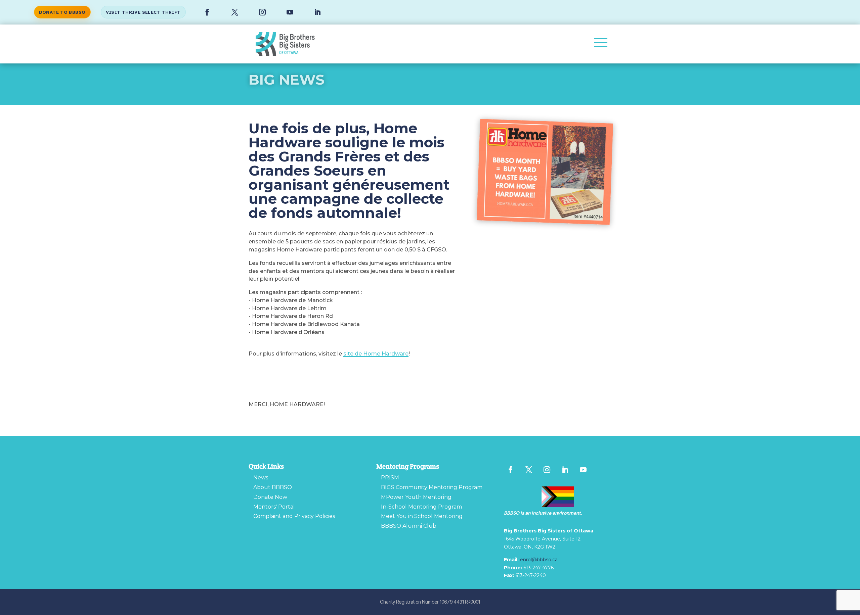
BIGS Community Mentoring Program (431, 487)
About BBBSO (272, 487)
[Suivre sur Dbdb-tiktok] (601, 469)
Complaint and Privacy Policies (294, 516)
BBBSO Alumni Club (408, 526)
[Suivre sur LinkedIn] (317, 12)
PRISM (390, 477)
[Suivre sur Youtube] (289, 12)
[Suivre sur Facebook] (207, 12)
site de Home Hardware (375, 353)
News (260, 477)
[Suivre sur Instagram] (262, 12)
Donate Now (270, 497)
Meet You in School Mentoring (422, 516)
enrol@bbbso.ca (539, 560)
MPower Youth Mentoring (416, 497)
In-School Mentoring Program (421, 507)
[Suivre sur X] (234, 12)
